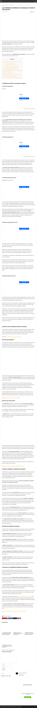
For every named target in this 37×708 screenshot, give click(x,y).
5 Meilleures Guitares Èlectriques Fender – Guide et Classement (18, 633)
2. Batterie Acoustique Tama (9, 64)
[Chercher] (17, 673)
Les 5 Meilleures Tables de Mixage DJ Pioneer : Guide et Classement (7, 646)
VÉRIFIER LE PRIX (27, 697)
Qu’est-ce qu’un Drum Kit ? (8, 73)
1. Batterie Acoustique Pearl (9, 62)
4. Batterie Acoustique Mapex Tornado (11, 67)
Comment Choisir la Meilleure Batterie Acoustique (12, 70)
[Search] (35, 1)
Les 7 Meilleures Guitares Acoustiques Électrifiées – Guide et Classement (6, 633)
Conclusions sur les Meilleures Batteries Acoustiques (12, 77)
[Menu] (1, 1)
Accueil (3, 5)
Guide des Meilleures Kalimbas (10, 611)
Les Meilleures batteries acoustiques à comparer (12, 61)
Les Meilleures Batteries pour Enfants (14, 336)
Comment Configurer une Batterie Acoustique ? (11, 74)
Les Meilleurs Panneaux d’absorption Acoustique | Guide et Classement (29, 633)
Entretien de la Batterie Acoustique (9, 76)
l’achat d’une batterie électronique (24, 596)
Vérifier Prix (24, 98)
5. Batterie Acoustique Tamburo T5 (11, 68)
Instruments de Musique (9, 5)
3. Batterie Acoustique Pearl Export (11, 65)
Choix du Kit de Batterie (7, 71)
